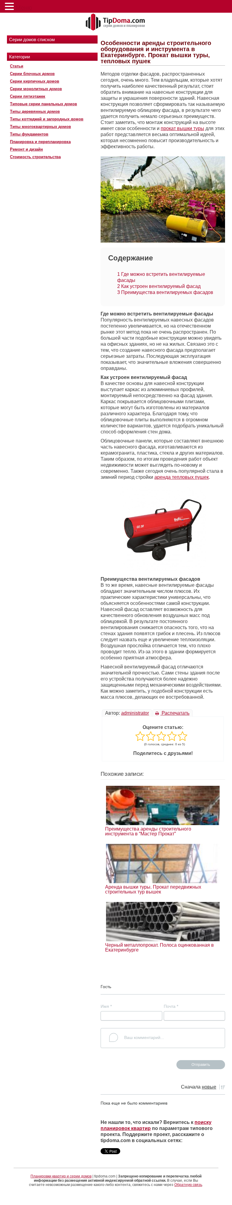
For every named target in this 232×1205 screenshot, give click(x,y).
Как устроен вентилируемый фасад (159, 286)
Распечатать (174, 713)
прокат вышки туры (182, 128)
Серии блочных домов (32, 73)
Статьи (16, 66)
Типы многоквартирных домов (40, 126)
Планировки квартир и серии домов (61, 1176)
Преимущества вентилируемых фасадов (165, 292)
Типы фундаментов (29, 134)
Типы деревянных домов (35, 111)
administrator (135, 713)
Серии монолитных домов (36, 89)
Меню (24, 7)
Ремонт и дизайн (26, 149)
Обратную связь (188, 1185)
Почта (171, 1006)
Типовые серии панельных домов (43, 104)
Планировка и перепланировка (40, 141)
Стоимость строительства (35, 157)
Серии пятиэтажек (27, 96)
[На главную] (116, 22)
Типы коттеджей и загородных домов (46, 119)
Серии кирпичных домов (34, 81)
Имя (106, 1006)
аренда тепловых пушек (181, 477)
